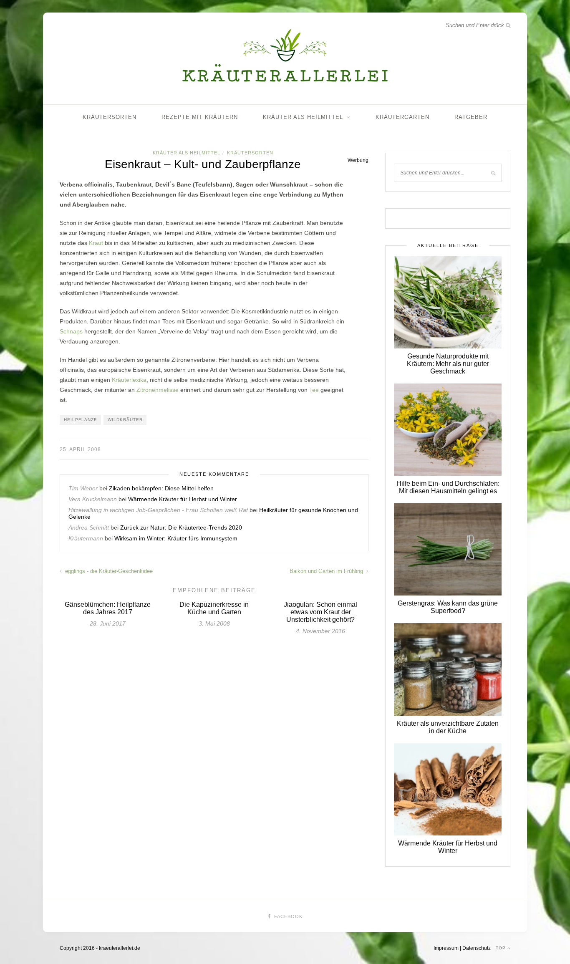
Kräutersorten (109, 117)
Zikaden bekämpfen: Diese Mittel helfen (161, 488)
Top (501, 948)
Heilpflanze (80, 419)
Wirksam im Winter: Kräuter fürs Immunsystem (175, 538)
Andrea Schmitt (88, 527)
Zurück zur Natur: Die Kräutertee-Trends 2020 (181, 527)
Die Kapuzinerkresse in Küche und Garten (214, 608)
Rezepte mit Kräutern (199, 117)
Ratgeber (470, 117)
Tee (314, 389)
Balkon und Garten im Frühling (327, 571)
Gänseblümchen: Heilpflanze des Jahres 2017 (108, 608)
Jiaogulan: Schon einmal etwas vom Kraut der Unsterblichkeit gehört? (320, 612)
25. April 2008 (80, 449)
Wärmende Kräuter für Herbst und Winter (182, 499)
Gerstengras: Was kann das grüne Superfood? (448, 607)
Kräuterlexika (129, 379)
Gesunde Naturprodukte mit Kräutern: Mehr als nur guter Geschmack (448, 364)
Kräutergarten (402, 117)
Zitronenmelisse (157, 389)
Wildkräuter (125, 419)
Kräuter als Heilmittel (303, 117)
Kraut (96, 243)
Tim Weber (83, 488)
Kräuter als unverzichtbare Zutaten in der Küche (448, 727)
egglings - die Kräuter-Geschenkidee (108, 571)
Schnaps (71, 331)
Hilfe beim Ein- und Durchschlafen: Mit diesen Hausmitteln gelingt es (447, 487)
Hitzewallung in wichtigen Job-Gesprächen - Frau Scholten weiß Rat (158, 510)
